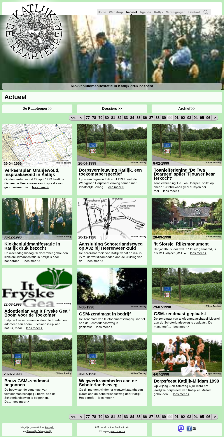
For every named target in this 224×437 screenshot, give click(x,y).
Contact (194, 12)
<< (73, 118)
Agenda (145, 12)
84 (132, 118)
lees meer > (40, 187)
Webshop (116, 12)
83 (126, 118)
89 (164, 118)
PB (194, 428)
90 (170, 118)
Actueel (131, 12)
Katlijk (158, 12)
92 (183, 118)
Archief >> (186, 108)
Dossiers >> (112, 108)
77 (88, 118)
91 (176, 118)
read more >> (117, 431)
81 (113, 118)
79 (100, 118)
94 (196, 118)
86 (145, 118)
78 (94, 118)
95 (202, 118)
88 (157, 118)
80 (107, 118)
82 (119, 118)
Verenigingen (175, 12)
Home (102, 12)
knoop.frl (49, 427)
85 (138, 118)
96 (208, 118)
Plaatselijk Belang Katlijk (39, 431)
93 (189, 118)
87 (151, 118)
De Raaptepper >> (37, 108)
